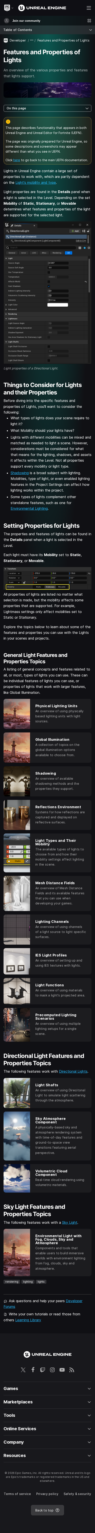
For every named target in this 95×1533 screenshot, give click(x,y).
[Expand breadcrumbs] (32, 40)
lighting (28, 1281)
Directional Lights (73, 1071)
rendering (11, 1281)
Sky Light (69, 1222)
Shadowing (20, 473)
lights (41, 1281)
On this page (16, 108)
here (16, 160)
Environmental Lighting (29, 508)
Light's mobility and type (35, 182)
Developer (18, 40)
